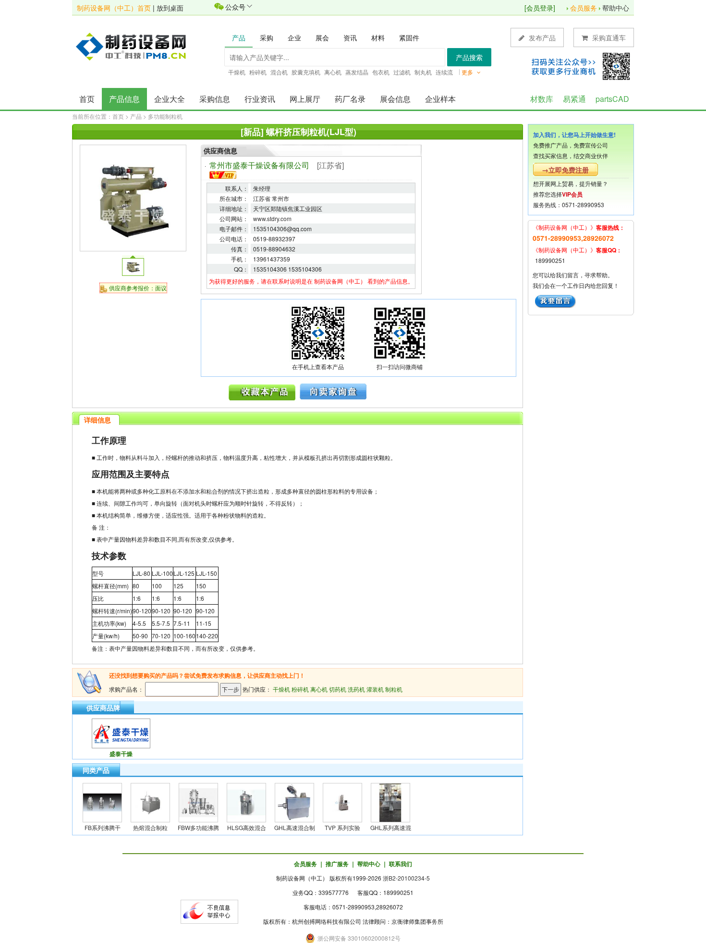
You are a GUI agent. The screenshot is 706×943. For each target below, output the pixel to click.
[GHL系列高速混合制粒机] (390, 801)
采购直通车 (608, 37)
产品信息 (124, 98)
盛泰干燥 (121, 753)
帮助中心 (615, 7)
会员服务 (583, 7)
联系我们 (400, 863)
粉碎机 (300, 689)
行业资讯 (259, 98)
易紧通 (574, 98)
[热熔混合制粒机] (150, 801)
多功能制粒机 (165, 116)
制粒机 (393, 689)
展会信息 (395, 98)
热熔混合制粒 (150, 827)
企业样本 (440, 98)
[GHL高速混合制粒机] (294, 801)
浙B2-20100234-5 (406, 878)
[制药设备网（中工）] (134, 45)
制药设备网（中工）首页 (114, 7)
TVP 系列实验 (342, 827)
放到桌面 (170, 7)
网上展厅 (305, 98)
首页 (87, 98)
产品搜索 (469, 57)
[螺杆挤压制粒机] (133, 197)
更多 (468, 72)
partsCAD (612, 98)
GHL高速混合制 (294, 827)
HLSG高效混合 (246, 827)
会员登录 (539, 7)
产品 (136, 116)
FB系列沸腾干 (103, 827)
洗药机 (356, 689)
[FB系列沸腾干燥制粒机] (102, 801)
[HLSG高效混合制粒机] (246, 801)
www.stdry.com (272, 218)
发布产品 (541, 37)
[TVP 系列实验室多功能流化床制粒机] (342, 801)
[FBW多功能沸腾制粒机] (198, 801)
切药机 (337, 689)
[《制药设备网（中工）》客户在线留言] (555, 300)
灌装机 (375, 689)
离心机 (319, 689)
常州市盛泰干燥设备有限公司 (259, 165)
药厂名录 (350, 98)
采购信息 (214, 98)
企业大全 (169, 98)
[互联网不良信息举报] (209, 910)
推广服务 (337, 863)
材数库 (541, 98)
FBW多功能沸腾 (198, 827)
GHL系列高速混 (390, 827)
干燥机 (281, 689)
